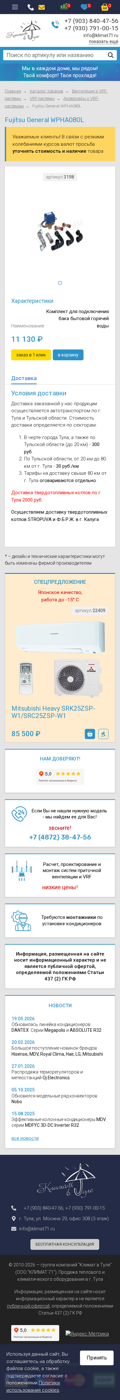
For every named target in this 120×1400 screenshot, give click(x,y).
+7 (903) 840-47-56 (91, 21)
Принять (97, 1358)
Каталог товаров (46, 91)
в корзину (90, 734)
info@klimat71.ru (101, 35)
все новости (25, 1138)
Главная (13, 91)
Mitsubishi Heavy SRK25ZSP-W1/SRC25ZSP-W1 (53, 712)
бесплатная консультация (65, 1244)
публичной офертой (28, 1305)
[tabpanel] (60, 231)
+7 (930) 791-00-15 (91, 28)
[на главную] (23, 30)
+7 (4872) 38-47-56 (60, 837)
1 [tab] (60, 283)
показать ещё (103, 41)
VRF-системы (42, 98)
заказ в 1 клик (103, 734)
